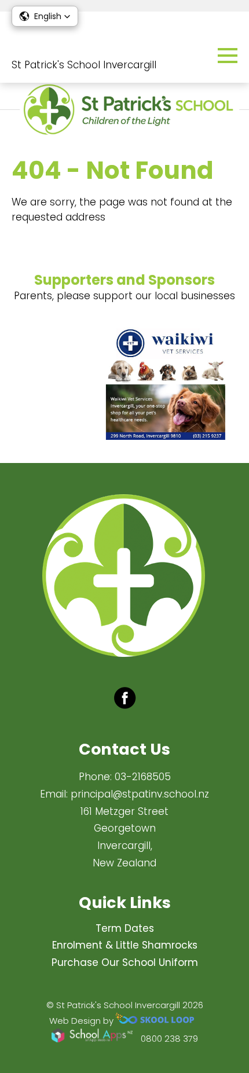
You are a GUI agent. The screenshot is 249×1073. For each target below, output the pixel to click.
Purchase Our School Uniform (125, 962)
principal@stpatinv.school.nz (140, 794)
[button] (45, 16)
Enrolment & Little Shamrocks (124, 945)
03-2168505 (143, 777)
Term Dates (125, 928)
